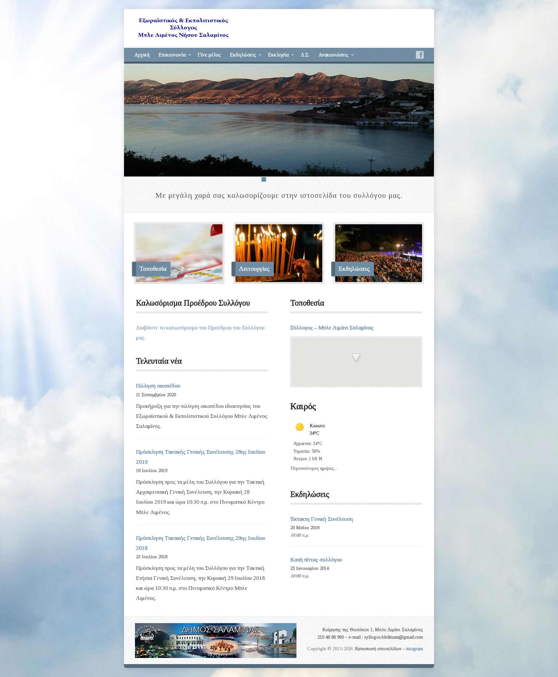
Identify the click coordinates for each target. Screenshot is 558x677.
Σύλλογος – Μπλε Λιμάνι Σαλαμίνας (332, 328)
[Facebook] (420, 54)
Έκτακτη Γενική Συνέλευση (321, 519)
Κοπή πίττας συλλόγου (316, 560)
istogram (414, 648)
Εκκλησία (278, 54)
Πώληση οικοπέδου (158, 386)
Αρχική (142, 54)
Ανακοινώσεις (333, 54)
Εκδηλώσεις (243, 54)
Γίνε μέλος (209, 54)
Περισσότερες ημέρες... (314, 467)
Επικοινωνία (172, 54)
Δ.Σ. (305, 54)
